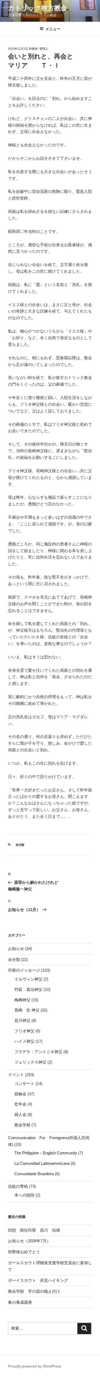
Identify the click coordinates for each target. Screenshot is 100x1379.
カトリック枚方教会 (37, 7)
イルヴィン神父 (28, 979)
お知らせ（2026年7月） (29, 1241)
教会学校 (22, 1125)
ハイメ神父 (24, 1041)
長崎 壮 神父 (26, 1010)
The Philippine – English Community (45, 1153)
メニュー (52, 29)
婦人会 (20, 1114)
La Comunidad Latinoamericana (42, 1163)
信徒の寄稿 (18, 1186)
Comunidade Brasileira (34, 1173)
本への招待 (24, 1195)
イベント (16, 1074)
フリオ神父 (24, 1031)
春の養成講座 (20, 1302)
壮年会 (20, 1104)
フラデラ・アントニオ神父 (38, 1051)
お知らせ (16, 948)
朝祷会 (20, 1094)
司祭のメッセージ (24, 970)
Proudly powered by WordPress (34, 1366)
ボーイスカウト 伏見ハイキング (38, 1280)
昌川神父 (22, 1020)
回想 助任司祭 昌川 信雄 (34, 1230)
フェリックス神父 (30, 1062)
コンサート (24, 1083)
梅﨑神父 (22, 1000)
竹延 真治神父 (28, 989)
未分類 (19, 844)
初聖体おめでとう (24, 1251)
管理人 (43, 48)
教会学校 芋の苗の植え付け (34, 1291)
